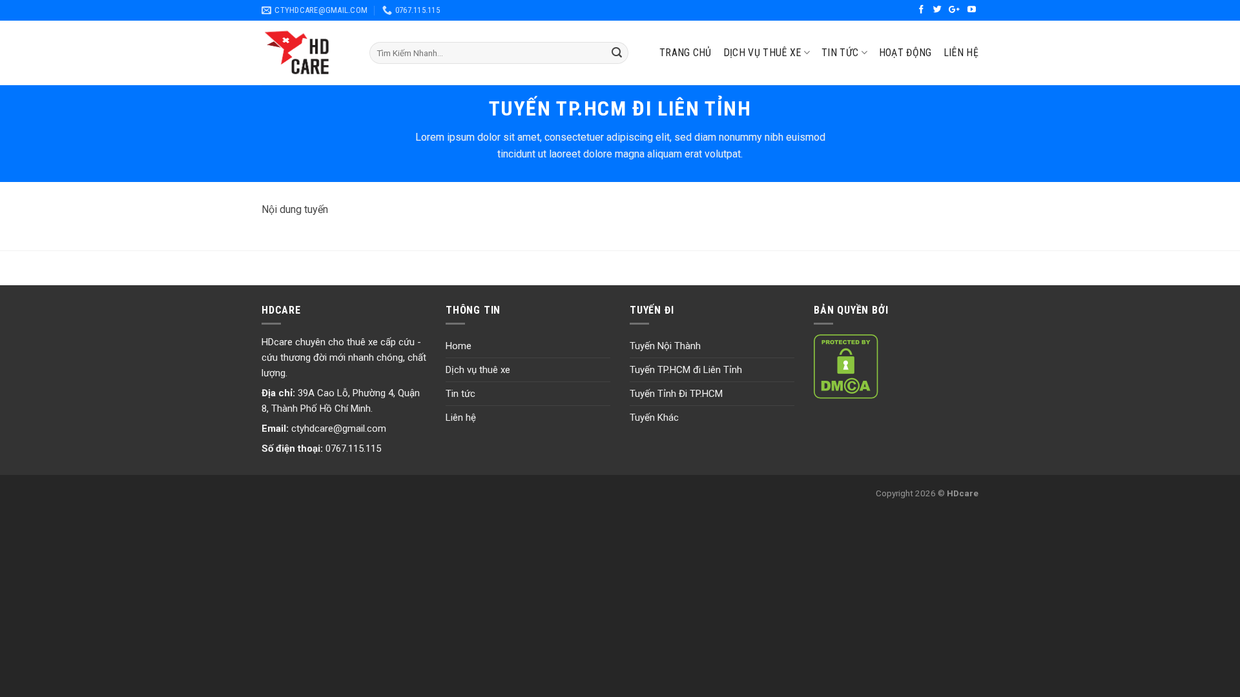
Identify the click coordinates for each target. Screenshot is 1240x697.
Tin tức (460, 393)
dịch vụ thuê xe (762, 52)
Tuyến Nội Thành (665, 346)
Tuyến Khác (654, 417)
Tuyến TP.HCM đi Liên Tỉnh (686, 370)
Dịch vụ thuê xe (478, 370)
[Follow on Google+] (955, 10)
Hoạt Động (905, 52)
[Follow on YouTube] (971, 10)
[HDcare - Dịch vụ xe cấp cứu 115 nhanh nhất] (306, 53)
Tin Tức (840, 52)
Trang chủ (685, 52)
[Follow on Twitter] (938, 10)
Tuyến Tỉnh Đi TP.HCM (676, 393)
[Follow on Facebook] (922, 10)
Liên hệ (961, 52)
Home (458, 346)
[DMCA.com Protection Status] (846, 366)
